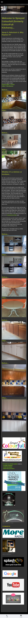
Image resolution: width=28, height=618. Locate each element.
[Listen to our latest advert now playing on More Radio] (9, 546)
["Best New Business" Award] (13, 516)
